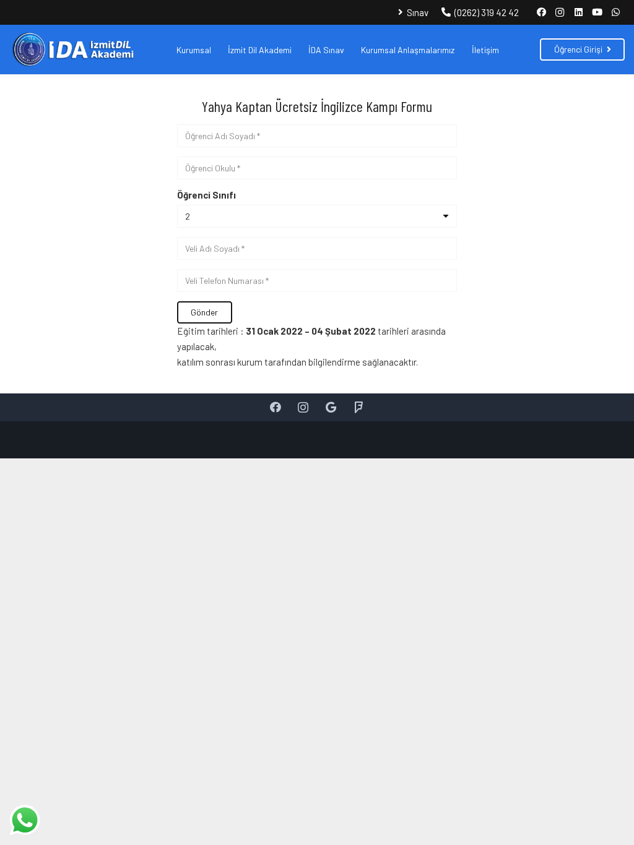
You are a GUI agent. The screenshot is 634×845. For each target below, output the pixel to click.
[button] (218, 50)
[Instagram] (559, 12)
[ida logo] (72, 49)
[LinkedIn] (578, 12)
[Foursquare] (359, 407)
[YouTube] (597, 12)
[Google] (331, 407)
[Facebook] (541, 12)
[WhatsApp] (615, 12)
